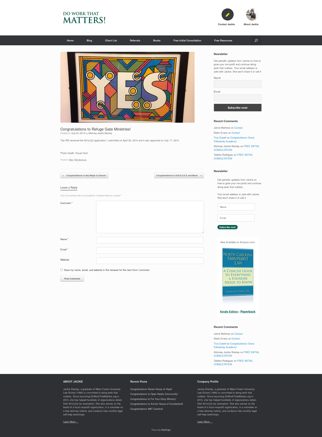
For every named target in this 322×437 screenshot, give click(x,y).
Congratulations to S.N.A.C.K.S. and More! (179, 175)
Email (64, 249)
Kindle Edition (229, 311)
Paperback (247, 311)
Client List (111, 40)
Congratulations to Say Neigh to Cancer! (84, 175)
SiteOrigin (166, 429)
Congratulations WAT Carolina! (146, 409)
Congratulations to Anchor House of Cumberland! (156, 403)
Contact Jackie (227, 24)
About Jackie (251, 24)
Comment (66, 203)
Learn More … (70, 421)
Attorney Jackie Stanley (100, 133)
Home (70, 40)
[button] (256, 40)
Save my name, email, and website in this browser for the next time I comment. (107, 270)
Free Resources (223, 40)
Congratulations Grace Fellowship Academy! (234, 139)
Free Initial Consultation (187, 40)
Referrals (135, 40)
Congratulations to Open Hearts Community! (154, 394)
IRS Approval (80, 159)
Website (64, 259)
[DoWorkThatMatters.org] (84, 17)
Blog (89, 40)
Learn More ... (204, 421)
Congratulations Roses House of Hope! (151, 389)
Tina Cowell (220, 137)
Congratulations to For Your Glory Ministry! (153, 399)
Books (156, 40)
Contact (238, 127)
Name (64, 239)
